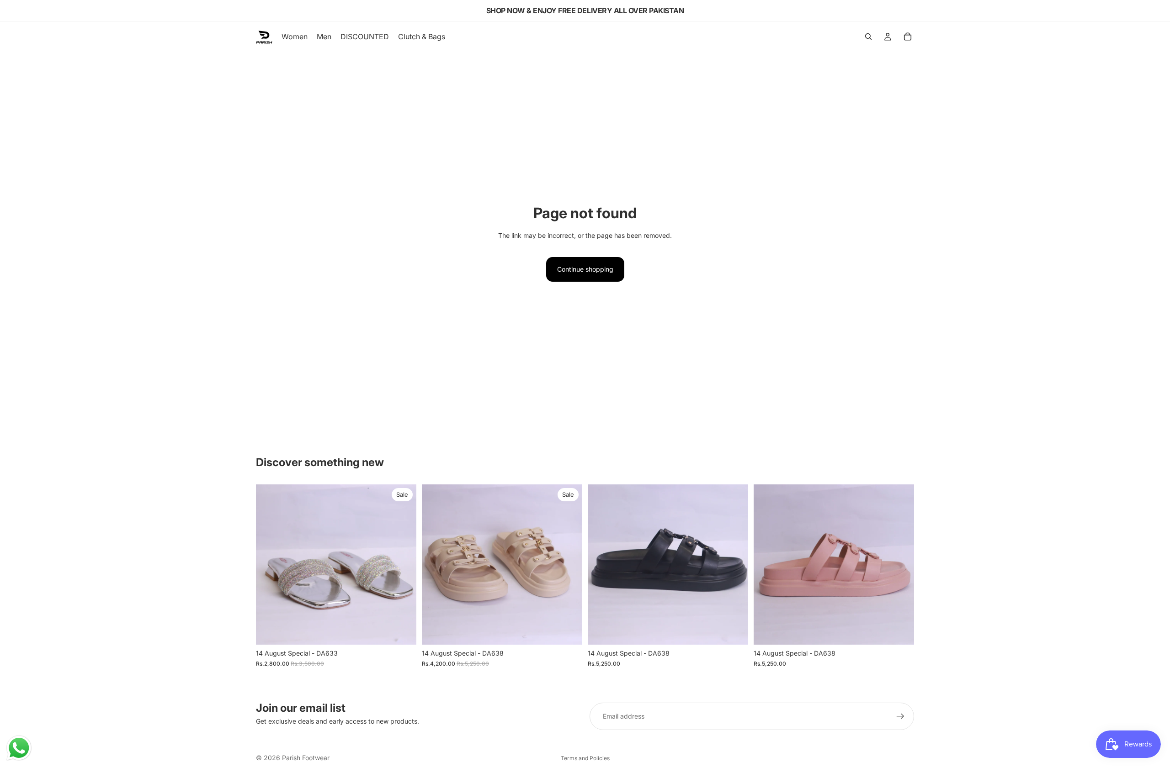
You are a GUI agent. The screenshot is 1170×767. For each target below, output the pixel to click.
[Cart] (908, 36)
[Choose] (402, 631)
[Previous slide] (269, 565)
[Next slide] (402, 565)
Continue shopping (585, 269)
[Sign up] (900, 716)
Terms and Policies (585, 758)
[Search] (868, 36)
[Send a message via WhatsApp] (19, 748)
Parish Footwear (306, 758)
